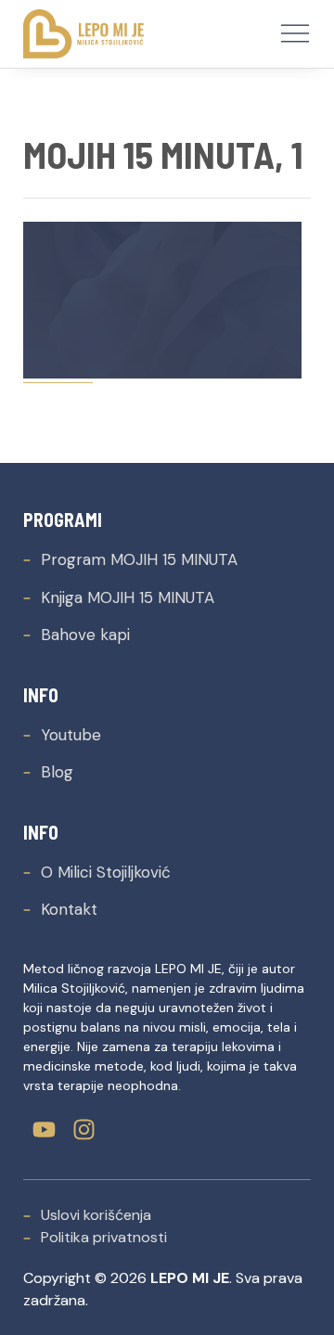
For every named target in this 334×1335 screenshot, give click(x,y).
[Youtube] (44, 1129)
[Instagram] (84, 1129)
